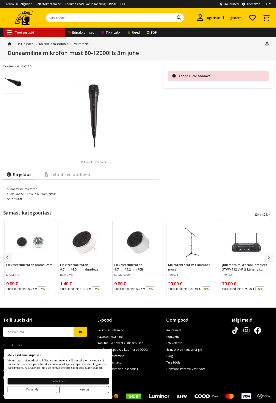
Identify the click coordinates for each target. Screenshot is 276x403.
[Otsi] (179, 17)
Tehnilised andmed (70, 174)
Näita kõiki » (262, 214)
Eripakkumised (83, 32)
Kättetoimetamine (48, 4)
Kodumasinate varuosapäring (84, 4)
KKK (122, 4)
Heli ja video (25, 44)
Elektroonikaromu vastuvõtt (185, 369)
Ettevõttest (174, 343)
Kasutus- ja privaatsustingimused (120, 343)
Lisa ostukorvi (32, 288)
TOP (154, 32)
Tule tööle (173, 362)
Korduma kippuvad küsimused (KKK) (122, 349)
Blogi (112, 4)
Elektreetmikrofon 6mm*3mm (29, 265)
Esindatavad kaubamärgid (184, 349)
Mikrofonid (81, 44)
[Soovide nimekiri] (252, 18)
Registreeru (235, 18)
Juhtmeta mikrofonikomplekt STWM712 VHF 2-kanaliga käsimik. (244, 269)
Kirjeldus (22, 174)
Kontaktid (253, 4)
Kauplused (231, 4)
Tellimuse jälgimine (18, 4)
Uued (136, 32)
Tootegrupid (24, 32)
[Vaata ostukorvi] (266, 18)
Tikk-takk (113, 32)
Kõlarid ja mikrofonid (53, 44)
